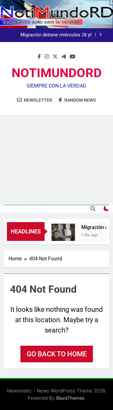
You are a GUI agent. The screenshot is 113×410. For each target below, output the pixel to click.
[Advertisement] (56, 160)
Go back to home (57, 354)
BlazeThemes (70, 398)
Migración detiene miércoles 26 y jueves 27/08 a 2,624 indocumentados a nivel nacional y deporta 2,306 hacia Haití (50, 35)
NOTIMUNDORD (57, 73)
